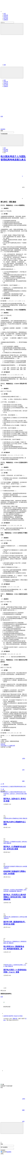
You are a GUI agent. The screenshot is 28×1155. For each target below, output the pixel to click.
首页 (4, 13)
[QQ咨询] (11, 1083)
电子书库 (5, 18)
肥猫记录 (15, 1018)
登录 (4, 64)
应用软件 (5, 19)
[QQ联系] (15, 1044)
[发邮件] (15, 1069)
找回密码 (9, 1151)
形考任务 (5, 15)
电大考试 (5, 149)
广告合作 (15, 1016)
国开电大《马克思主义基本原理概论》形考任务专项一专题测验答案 (14, 897)
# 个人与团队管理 (10, 745)
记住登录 (4, 1151)
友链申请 (5, 1016)
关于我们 (20, 1016)
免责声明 (10, 1016)
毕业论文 (5, 16)
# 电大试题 (3, 745)
